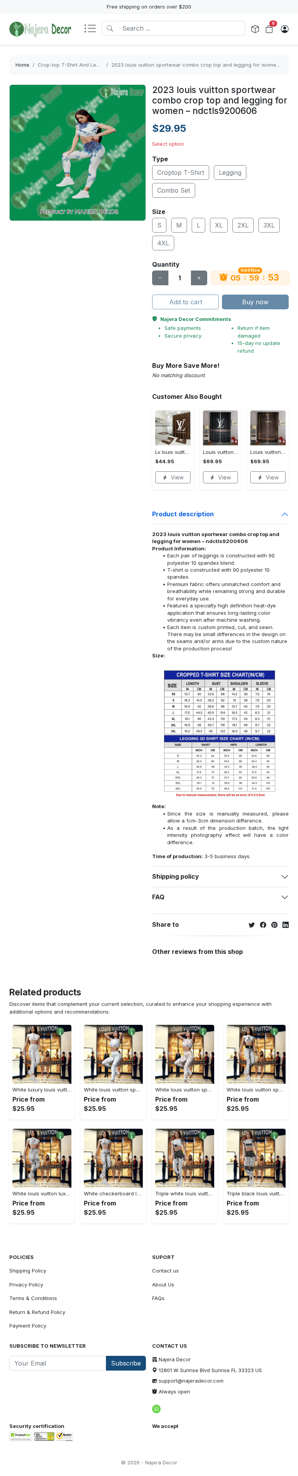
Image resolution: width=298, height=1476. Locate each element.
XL (219, 225)
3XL (269, 225)
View (177, 477)
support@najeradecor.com (191, 1381)
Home (22, 65)
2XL (243, 225)
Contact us (165, 1270)
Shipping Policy (27, 1270)
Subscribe (126, 1363)
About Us (163, 1284)
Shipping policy (175, 876)
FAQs (158, 1298)
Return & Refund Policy (37, 1312)
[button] (93, 29)
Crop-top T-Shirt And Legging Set (78, 65)
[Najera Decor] (40, 29)
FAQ (158, 897)
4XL (163, 243)
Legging (230, 172)
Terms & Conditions (33, 1298)
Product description (183, 514)
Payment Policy (27, 1326)
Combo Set (173, 190)
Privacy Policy (26, 1284)
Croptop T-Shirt (180, 172)
